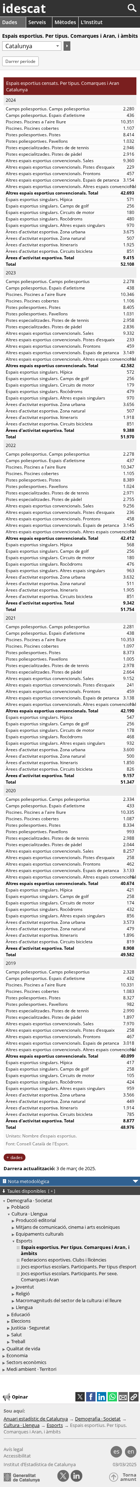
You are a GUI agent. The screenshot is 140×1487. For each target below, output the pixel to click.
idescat (24, 8)
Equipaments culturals (40, 1234)
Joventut (25, 1286)
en (130, 1451)
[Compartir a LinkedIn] (101, 1396)
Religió (23, 1293)
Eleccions (21, 1321)
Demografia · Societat (29, 1200)
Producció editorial (36, 1220)
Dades (9, 22)
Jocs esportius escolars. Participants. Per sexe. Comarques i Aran (69, 1276)
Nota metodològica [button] (28, 1181)
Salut (16, 1334)
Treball (18, 1341)
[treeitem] (71, 1207)
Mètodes (65, 22)
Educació (20, 1314)
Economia (17, 1355)
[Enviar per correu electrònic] (123, 1396)
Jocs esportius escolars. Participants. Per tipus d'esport (78, 1266)
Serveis (37, 22)
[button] (134, 1396)
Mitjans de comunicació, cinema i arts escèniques (68, 1227)
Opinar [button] (20, 1396)
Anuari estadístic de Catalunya (36, 1418)
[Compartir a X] (80, 1396)
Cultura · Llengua (29, 1213)
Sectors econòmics (26, 1362)
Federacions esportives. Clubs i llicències (63, 1259)
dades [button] (16, 1157)
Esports (24, 1240)
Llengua (24, 1307)
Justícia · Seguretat (30, 1327)
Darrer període (20, 61)
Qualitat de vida (23, 1348)
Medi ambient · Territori (31, 1369)
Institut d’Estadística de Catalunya (40, 1464)
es (116, 1451)
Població (20, 1207)
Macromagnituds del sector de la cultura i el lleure (68, 1300)
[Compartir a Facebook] (90, 1396)
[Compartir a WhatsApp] (112, 1396)
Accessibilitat (17, 1455)
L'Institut (92, 22)
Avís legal (13, 1449)
